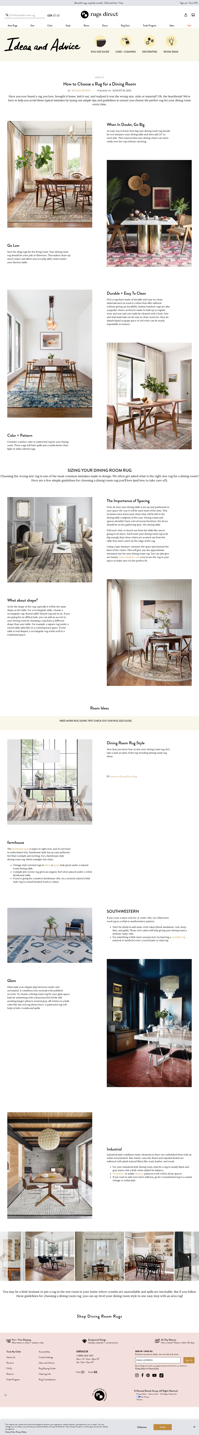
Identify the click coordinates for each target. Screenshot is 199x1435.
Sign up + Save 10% (189, 3)
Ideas (171, 25)
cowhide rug (178, 937)
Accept (162, 1427)
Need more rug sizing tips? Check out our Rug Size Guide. (96, 720)
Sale (189, 25)
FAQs (9, 1368)
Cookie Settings (46, 1357)
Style (68, 25)
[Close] (194, 1427)
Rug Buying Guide (47, 1368)
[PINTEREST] (148, 1375)
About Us (10, 1357)
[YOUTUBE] (154, 1375)
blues (47, 865)
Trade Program (149, 25)
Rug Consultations (47, 1379)
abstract (139, 1173)
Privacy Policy (140, 1368)
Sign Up (189, 1360)
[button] (193, 14)
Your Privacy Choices (143, 1398)
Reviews (10, 1363)
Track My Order (13, 1351)
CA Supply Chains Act (168, 1394)
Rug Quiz (125, 25)
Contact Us (82, 1351)
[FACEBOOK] (142, 1375)
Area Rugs (12, 25)
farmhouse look (20, 848)
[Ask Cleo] (54, 15)
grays (57, 865)
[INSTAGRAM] (137, 1375)
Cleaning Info (45, 1374)
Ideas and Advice (46, 1363)
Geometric (118, 1173)
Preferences (142, 1427)
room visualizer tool (129, 557)
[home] (99, 18)
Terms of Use (154, 1368)
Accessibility (44, 1351)
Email (90, 1372)
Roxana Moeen (81, 90)
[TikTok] (161, 1375)
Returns (10, 1374)
